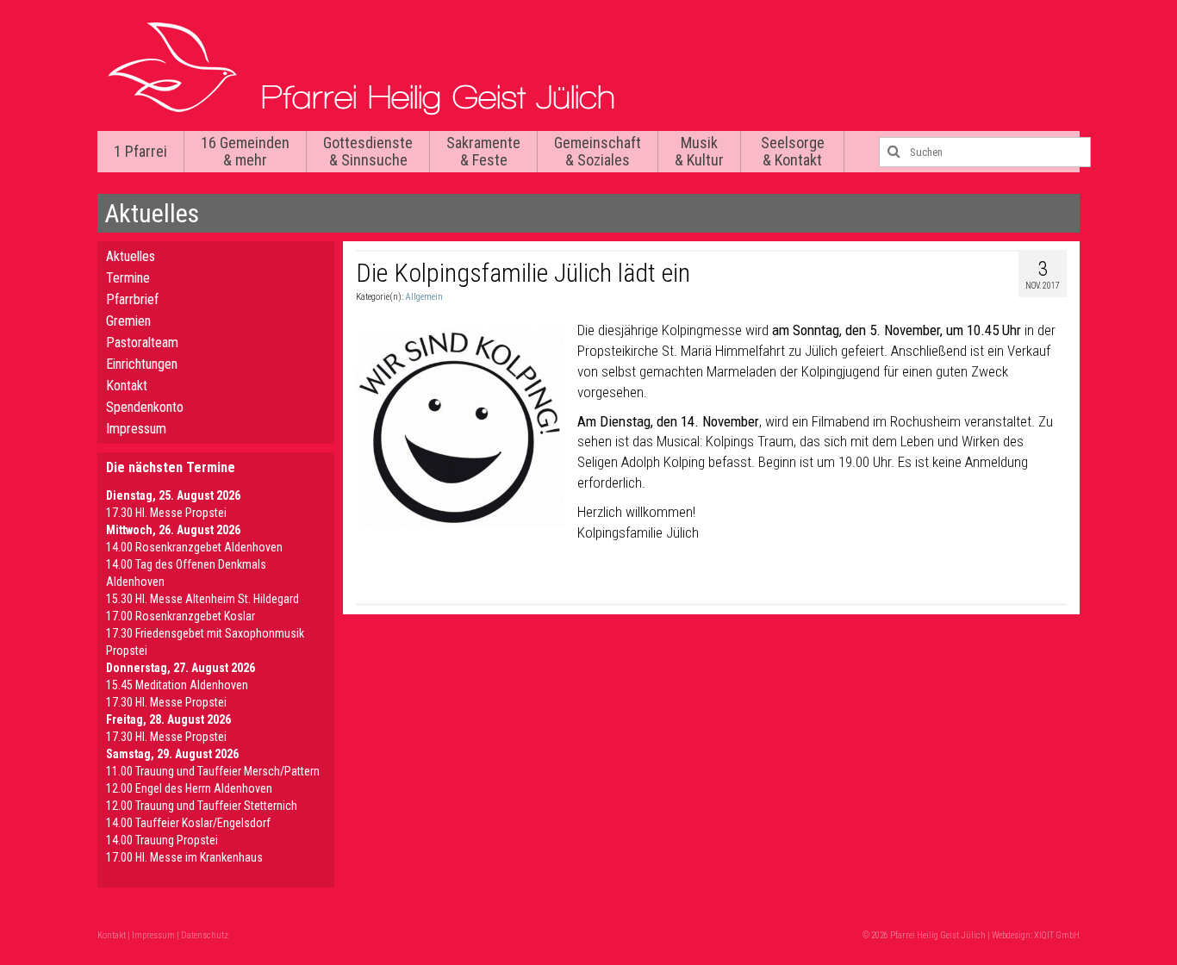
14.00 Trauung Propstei (162, 840)
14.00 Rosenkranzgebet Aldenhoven (194, 547)
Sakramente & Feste (483, 151)
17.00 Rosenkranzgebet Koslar (180, 616)
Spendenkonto (145, 407)
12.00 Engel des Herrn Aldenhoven (189, 788)
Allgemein (424, 296)
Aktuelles (130, 256)
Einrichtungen (141, 364)
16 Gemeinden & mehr (245, 151)
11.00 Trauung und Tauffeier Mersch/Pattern (213, 771)
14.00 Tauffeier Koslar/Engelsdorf (188, 823)
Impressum (136, 428)
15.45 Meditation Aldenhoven (177, 685)
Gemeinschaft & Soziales (597, 151)
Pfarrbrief (132, 299)
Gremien (128, 321)
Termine (128, 278)
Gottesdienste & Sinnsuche (368, 151)
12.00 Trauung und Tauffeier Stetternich (201, 805)
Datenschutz (204, 935)
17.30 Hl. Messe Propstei (166, 513)
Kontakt (126, 385)
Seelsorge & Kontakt (793, 151)
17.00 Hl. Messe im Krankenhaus (184, 857)
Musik (699, 151)
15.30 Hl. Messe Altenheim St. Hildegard (202, 599)
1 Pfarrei (140, 151)
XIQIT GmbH (1057, 935)
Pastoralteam (142, 342)
